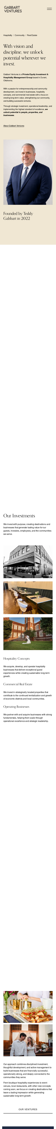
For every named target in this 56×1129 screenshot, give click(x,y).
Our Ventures (28, 1109)
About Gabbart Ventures (13, 125)
